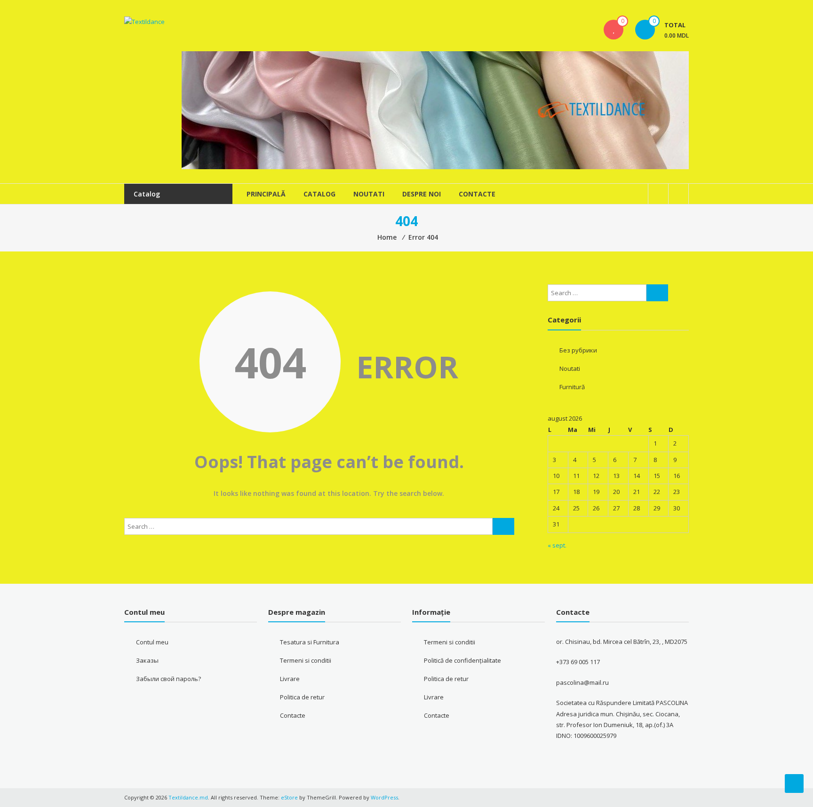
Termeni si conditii (305, 660)
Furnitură (572, 387)
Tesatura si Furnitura (309, 642)
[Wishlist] (613, 29)
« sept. (557, 545)
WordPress (384, 797)
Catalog (319, 193)
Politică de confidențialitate (462, 660)
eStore (289, 797)
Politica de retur (302, 697)
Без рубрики (578, 350)
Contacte (477, 193)
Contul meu (152, 642)
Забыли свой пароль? (168, 678)
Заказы (147, 660)
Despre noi (421, 193)
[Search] (503, 526)
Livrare (290, 678)
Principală (266, 193)
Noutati (368, 193)
